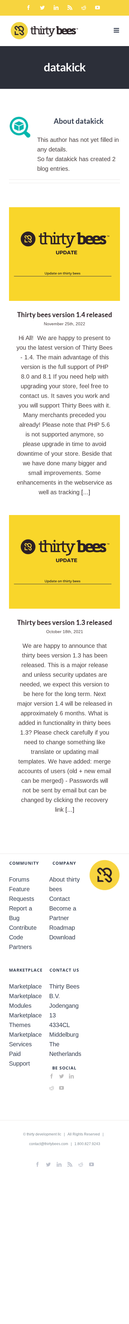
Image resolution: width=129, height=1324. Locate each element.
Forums (19, 879)
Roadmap (62, 927)
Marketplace (24, 986)
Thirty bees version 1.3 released (64, 562)
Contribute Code (23, 932)
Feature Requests (21, 894)
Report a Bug (20, 913)
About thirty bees (64, 884)
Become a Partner (62, 913)
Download (62, 937)
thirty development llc (44, 1134)
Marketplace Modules (24, 1001)
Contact (59, 898)
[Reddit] (51, 1087)
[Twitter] (61, 1076)
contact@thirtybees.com (48, 1144)
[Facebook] (51, 1076)
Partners (20, 947)
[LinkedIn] (71, 1076)
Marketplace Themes (24, 1020)
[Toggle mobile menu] (117, 30)
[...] (85, 492)
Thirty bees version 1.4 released (64, 254)
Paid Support (19, 1059)
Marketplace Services (24, 1039)
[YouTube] (61, 1087)
